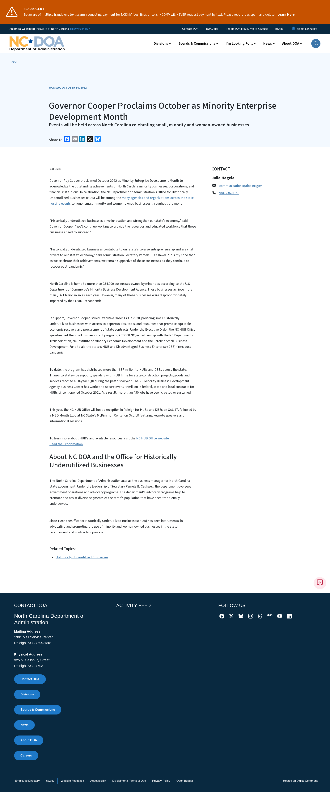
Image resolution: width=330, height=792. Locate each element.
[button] (315, 43)
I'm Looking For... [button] (239, 43)
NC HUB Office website (152, 438)
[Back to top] (320, 583)
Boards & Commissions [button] (196, 43)
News (24, 725)
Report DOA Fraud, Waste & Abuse (247, 29)
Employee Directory (27, 780)
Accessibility (98, 780)
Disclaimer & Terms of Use (129, 780)
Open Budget (184, 780)
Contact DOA (190, 29)
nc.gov (279, 29)
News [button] (267, 43)
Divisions (27, 694)
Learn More (286, 14)
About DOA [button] (290, 43)
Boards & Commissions (37, 709)
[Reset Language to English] (293, 29)
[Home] (37, 39)
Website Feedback (72, 780)
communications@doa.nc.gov (240, 185)
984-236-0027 (229, 193)
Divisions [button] (161, 43)
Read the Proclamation (66, 444)
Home (13, 62)
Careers (26, 755)
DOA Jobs (212, 29)
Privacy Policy (161, 780)
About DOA (28, 740)
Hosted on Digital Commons (300, 780)
